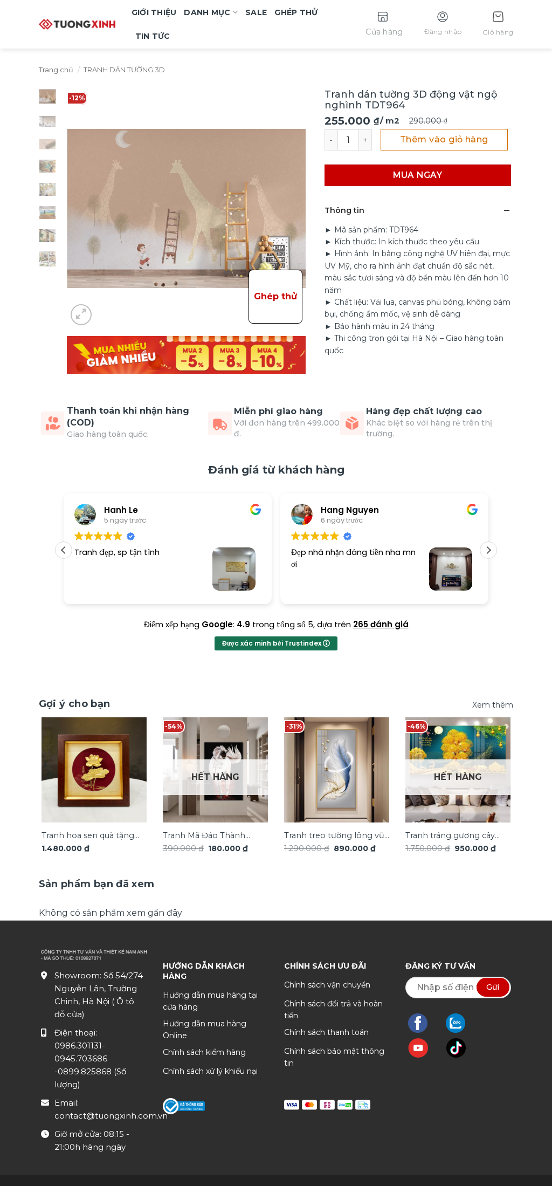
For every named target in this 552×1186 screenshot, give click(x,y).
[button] (497, 24)
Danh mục (207, 12)
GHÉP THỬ (296, 12)
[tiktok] (461, 1048)
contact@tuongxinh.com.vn (111, 1115)
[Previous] (56, 770)
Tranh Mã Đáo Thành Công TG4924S (204, 836)
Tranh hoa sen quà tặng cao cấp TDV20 (88, 836)
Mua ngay (417, 175)
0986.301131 (78, 1045)
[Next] (495, 770)
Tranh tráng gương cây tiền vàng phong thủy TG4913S (450, 836)
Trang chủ (56, 70)
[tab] (97, 884)
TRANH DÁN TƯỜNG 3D (124, 70)
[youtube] (423, 1048)
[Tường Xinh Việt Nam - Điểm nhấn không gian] (77, 24)
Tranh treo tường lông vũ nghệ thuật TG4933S (334, 836)
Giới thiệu (154, 12)
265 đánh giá (381, 624)
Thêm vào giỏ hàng (444, 139)
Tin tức (152, 36)
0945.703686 (80, 1058)
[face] (423, 1023)
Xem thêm (492, 705)
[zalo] (461, 1023)
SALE (256, 12)
